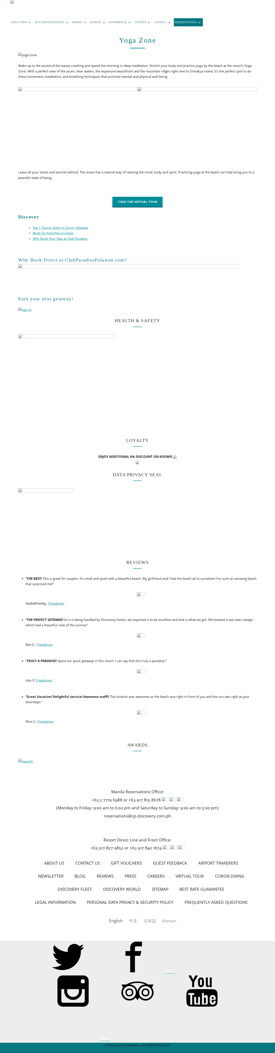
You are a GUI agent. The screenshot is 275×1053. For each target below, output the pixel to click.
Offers (140, 22)
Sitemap (160, 889)
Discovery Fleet (75, 889)
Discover (19, 22)
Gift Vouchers (126, 863)
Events (95, 22)
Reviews (105, 876)
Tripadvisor (56, 603)
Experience (118, 22)
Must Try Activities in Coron (53, 233)
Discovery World (122, 889)
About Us (54, 863)
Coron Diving (229, 876)
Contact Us (87, 863)
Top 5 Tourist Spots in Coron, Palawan (60, 227)
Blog (80, 876)
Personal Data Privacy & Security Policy (130, 902)
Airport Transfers (218, 863)
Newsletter (51, 876)
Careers (156, 876)
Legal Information (55, 902)
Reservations (186, 22)
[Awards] (25, 761)
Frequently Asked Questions (216, 902)
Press (130, 876)
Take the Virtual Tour (137, 201)
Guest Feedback (170, 863)
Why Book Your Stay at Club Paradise (60, 238)
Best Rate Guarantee (201, 889)
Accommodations (49, 22)
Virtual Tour (190, 876)
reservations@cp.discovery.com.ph (137, 816)
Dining (77, 22)
